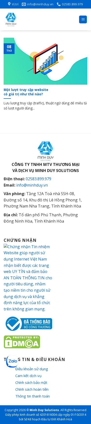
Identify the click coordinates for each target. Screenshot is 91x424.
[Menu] (83, 20)
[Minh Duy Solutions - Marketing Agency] (39, 19)
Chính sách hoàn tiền (32, 389)
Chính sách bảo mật (31, 382)
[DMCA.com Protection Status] (22, 341)
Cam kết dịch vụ (28, 375)
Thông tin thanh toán (32, 396)
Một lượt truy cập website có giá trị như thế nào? (26, 92)
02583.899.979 (38, 178)
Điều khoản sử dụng (31, 368)
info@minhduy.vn (32, 185)
